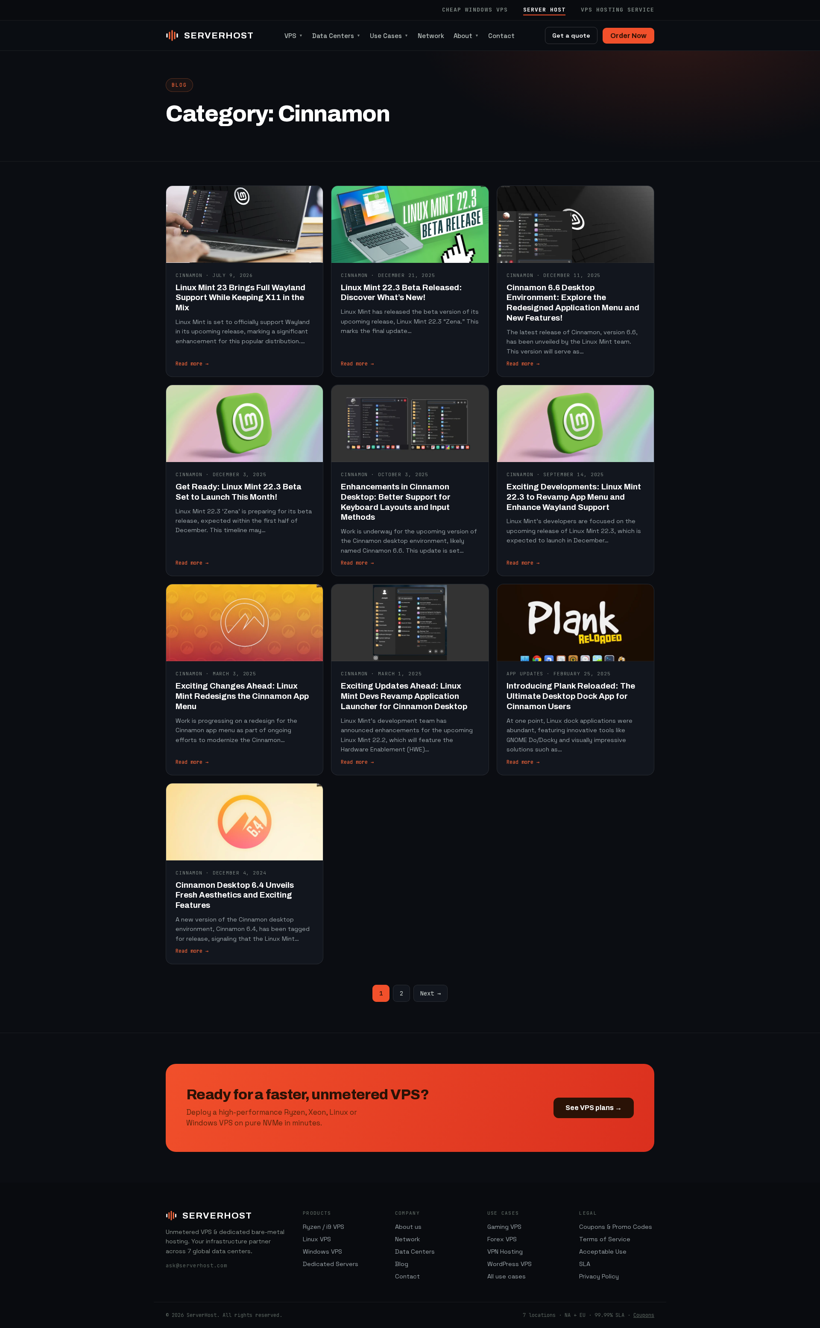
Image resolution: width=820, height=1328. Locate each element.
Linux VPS (317, 1239)
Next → (430, 993)
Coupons (643, 1315)
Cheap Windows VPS (475, 9)
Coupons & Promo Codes (615, 1227)
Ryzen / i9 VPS (323, 1227)
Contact (501, 36)
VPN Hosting (505, 1251)
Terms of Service (604, 1239)
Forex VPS (502, 1239)
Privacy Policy (599, 1276)
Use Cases (389, 36)
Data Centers (336, 36)
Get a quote (571, 35)
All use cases (506, 1276)
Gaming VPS (504, 1227)
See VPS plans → (593, 1107)
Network (431, 36)
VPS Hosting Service (617, 9)
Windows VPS (322, 1251)
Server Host (544, 9)
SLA (584, 1264)
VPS (293, 36)
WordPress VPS (509, 1264)
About (466, 36)
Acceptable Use (603, 1251)
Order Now (628, 35)
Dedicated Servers (330, 1264)
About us (408, 1227)
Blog (401, 1264)
